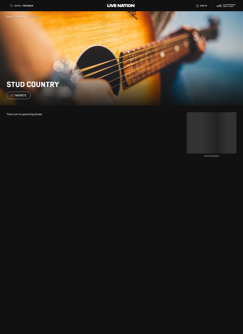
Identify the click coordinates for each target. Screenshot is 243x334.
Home (10, 16)
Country (20, 16)
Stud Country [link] (35, 16)
